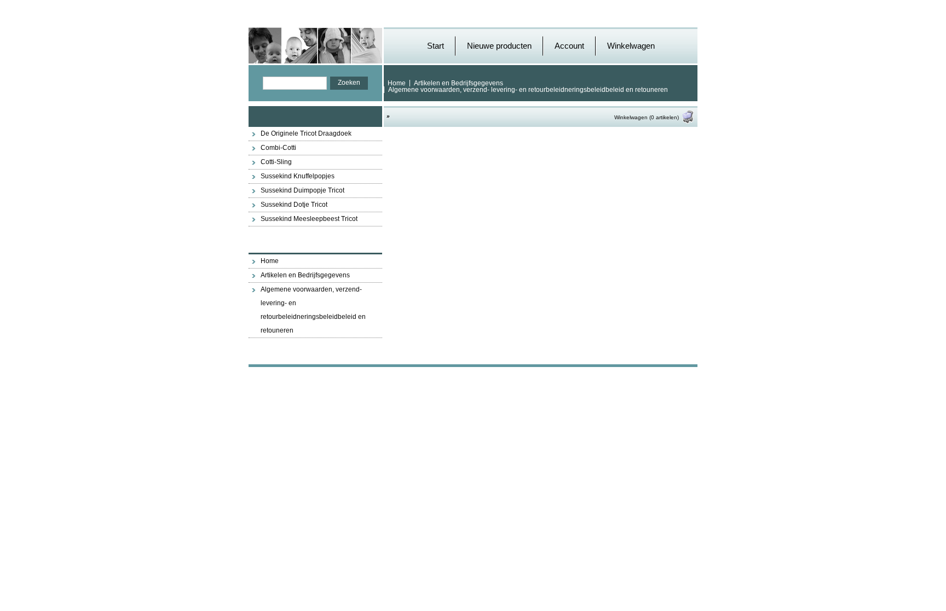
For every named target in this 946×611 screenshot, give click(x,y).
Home (397, 83)
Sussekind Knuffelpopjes (297, 176)
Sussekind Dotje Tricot (294, 204)
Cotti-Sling (276, 162)
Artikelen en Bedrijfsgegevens (458, 83)
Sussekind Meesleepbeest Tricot (309, 219)
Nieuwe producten (499, 45)
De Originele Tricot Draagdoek (306, 133)
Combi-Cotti (278, 148)
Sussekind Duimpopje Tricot (302, 190)
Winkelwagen (631, 45)
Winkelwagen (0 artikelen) (646, 117)
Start (435, 45)
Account (569, 45)
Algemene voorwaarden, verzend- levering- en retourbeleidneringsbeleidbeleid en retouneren (528, 89)
